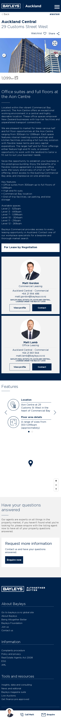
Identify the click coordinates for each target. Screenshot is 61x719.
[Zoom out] (56, 485)
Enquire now (14, 560)
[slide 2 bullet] (32, 432)
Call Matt (29, 714)
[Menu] (56, 7)
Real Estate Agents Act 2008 (17, 657)
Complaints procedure (13, 650)
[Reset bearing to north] (56, 489)
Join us (5, 626)
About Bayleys (9, 616)
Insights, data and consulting (16, 684)
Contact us (7, 630)
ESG (3, 661)
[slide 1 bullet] (28, 432)
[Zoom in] (56, 481)
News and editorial (11, 688)
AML (3, 665)
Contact (42, 308)
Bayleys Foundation (11, 623)
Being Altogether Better (14, 619)
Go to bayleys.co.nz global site (17, 612)
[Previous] (4, 55)
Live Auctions (8, 695)
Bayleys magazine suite (13, 692)
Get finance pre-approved (15, 699)
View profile (20, 308)
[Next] (57, 55)
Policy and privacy (11, 654)
